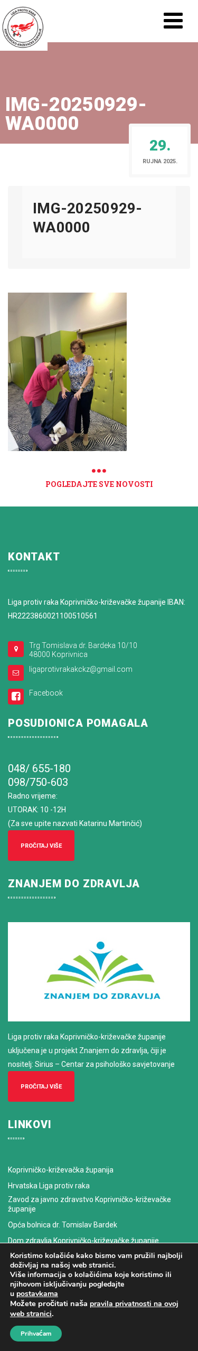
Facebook (46, 693)
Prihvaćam (36, 1333)
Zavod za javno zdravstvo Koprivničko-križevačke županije (89, 1204)
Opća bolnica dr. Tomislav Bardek (62, 1225)
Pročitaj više (41, 845)
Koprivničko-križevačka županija (61, 1170)
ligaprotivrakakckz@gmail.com (81, 669)
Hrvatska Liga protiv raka (49, 1185)
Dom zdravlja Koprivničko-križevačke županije (83, 1240)
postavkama (37, 1294)
